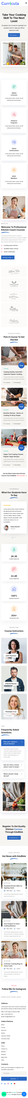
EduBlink (14, 1092)
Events (3, 1033)
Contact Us (4, 1049)
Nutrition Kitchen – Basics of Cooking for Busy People (13, 414)
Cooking (6, 368)
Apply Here (4, 1057)
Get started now (13, 837)
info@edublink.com (10, 1016)
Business (6, 410)
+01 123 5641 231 (8, 1014)
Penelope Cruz (10, 712)
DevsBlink (8, 1094)
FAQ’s (2, 1060)
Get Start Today (7, 257)
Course (3, 1027)
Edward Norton (11, 684)
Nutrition (7, 883)
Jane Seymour (10, 656)
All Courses (21, 475)
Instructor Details (5, 1036)
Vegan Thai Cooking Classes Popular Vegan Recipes (13, 455)
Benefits (3, 1051)
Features (3, 1054)
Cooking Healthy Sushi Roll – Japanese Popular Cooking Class (13, 373)
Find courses (13, 35)
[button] (12, 537)
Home (2, 1046)
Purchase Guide (5, 1038)
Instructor (3, 1030)
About (2, 1024)
